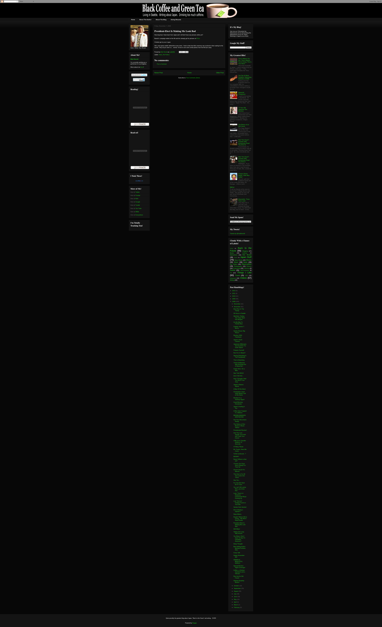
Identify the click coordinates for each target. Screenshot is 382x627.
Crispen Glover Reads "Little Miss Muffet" (243, 175)
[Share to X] (184, 52)
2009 (234, 299)
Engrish (236, 257)
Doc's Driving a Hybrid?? (238, 510)
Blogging (245, 251)
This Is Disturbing (238, 360)
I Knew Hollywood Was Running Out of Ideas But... (239, 364)
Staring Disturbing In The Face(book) (239, 356)
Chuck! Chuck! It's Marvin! (239, 470)
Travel (237, 275)
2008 (234, 301)
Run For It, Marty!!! (239, 353)
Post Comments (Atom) (193, 78)
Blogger (194, 623)
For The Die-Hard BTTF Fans (239, 483)
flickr (136, 198)
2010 (234, 296)
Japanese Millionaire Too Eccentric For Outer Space (239, 345)
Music (236, 262)
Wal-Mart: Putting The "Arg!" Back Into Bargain (239, 317)
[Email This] (180, 52)
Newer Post (158, 73)
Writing (232, 280)
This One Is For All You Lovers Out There (239, 475)
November (237, 306)
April (235, 602)
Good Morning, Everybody (238, 403)
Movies (248, 260)
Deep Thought (238, 544)
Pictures (248, 266)
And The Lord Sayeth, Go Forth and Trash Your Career (239, 435)
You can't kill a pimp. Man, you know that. (239, 488)
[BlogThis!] (182, 52)
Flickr (198, 38)
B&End (232, 187)
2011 (234, 293)
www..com (139, 180)
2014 (234, 290)
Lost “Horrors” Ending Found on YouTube (239, 502)
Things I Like (244, 272)
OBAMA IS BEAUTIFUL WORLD (238, 561)
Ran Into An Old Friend (238, 577)
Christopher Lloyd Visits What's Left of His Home (239, 393)
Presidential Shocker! (240, 430)
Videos (243, 278)
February (237, 607)
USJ (246, 275)
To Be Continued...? (239, 454)
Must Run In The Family (238, 309)
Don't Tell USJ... (238, 376)
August (236, 591)
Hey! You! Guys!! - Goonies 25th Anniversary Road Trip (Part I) (244, 159)
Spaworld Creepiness (241, 93)
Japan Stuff (246, 257)
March (236, 605)
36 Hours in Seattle (239, 313)
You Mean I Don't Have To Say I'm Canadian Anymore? (239, 538)
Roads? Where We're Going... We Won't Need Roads (240, 518)
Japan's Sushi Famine (237, 340)
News (160, 54)
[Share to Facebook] (186, 52)
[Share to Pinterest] (187, 52)
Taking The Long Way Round (238, 532)
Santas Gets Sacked (239, 507)
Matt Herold (134, 59)
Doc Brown (246, 255)
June (235, 596)
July (235, 594)
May (235, 599)
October (236, 585)
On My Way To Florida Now (238, 323)
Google (137, 202)
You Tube (138, 208)
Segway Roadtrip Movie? (238, 581)
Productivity (236, 268)
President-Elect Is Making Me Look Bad (239, 524)
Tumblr (137, 205)
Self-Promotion (244, 270)
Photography (238, 266)
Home (133, 19)
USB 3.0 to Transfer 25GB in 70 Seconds (239, 442)
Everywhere (139, 215)
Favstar (137, 195)
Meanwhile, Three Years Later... (244, 200)
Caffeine (244, 253)
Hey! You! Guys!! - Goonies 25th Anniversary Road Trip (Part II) (244, 142)
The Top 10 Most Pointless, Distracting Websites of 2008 (244, 77)
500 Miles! (236, 529)
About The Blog (161, 19)
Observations (246, 264)
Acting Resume (176, 19)
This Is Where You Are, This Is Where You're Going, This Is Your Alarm (244, 61)
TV (231, 273)
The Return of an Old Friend (243, 125)
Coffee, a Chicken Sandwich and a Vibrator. (239, 571)
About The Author (145, 19)
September (237, 588)
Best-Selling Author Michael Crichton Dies (239, 548)
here (142, 67)
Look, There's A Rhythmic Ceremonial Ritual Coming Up (239, 495)
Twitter (137, 192)
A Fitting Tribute (238, 446)
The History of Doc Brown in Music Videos (239, 425)
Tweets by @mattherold (237, 233)
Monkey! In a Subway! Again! (239, 398)
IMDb (137, 211)
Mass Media (238, 260)
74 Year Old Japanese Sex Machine (242, 109)
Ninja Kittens (237, 514)
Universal (233, 278)
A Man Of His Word (239, 389)
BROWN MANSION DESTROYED (239, 416)
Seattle (232, 270)
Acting (231, 248)
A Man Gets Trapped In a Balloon (240, 411)
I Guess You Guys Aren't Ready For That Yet (239, 465)
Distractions (233, 255)
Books (232, 253)
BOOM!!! (236, 456)
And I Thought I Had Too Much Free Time (239, 380)
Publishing (247, 268)
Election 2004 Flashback (237, 336)
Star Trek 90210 (238, 373)
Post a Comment (162, 64)
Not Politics (166, 54)
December (237, 304)
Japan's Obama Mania (238, 385)
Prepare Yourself (238, 350)
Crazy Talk (236, 552)
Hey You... (236, 480)
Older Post (220, 73)
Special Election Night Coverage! (239, 566)
